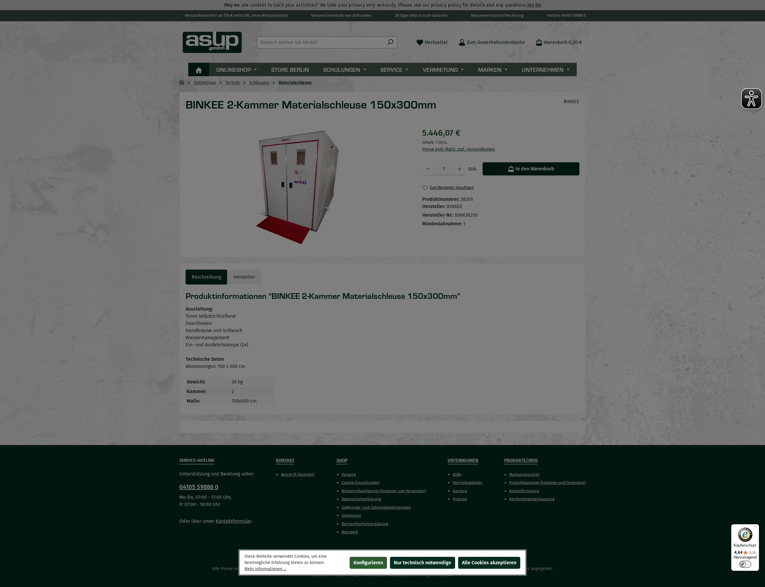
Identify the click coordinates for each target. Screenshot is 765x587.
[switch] (745, 564)
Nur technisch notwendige (422, 562)
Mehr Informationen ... (265, 568)
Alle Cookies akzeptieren (489, 562)
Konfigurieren (368, 562)
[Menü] (755, 527)
